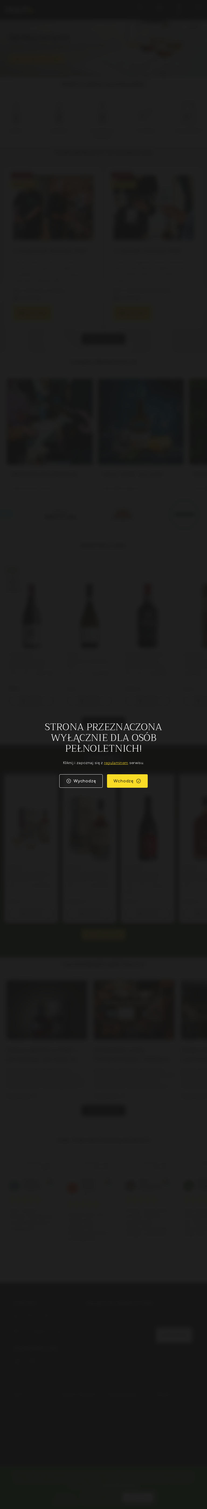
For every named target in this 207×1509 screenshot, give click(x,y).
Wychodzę (85, 780)
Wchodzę (123, 780)
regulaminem (116, 763)
